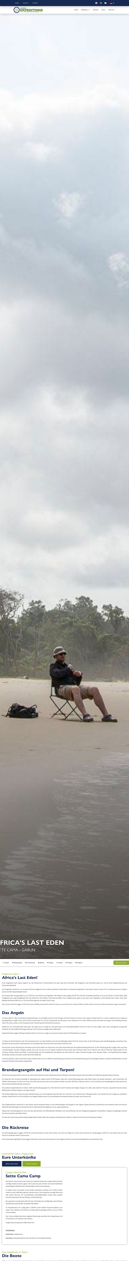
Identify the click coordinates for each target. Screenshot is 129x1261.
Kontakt (35, 3)
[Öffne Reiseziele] (89, 10)
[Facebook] (96, 3)
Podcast (26, 3)
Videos (17, 3)
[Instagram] (101, 3)
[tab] (11, 1163)
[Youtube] (105, 3)
